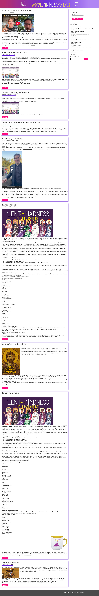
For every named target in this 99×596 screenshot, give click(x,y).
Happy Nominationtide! (9, 205)
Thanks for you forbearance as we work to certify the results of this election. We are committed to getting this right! (27, 582)
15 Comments (12, 12)
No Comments (14, 94)
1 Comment (16, 140)
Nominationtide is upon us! (10, 393)
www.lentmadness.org (7, 190)
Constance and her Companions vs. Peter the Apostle (80, 39)
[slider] (11, 186)
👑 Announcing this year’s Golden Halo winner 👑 (79, 25)
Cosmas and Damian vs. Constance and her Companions (81, 48)
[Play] (3, 186)
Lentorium (45, 553)
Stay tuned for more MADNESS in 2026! (15, 93)
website (47, 63)
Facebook (40, 129)
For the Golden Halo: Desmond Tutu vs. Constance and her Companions (84, 28)
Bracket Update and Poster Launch (14, 53)
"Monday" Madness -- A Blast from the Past (17, 10)
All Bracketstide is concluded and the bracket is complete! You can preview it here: (19, 101)
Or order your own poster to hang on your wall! (12, 66)
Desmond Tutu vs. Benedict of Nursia (77, 31)
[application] (12, 169)
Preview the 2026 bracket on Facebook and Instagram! (21, 122)
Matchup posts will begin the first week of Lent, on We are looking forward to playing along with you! (29, 61)
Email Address (75, 14)
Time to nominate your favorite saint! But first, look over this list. (16, 460)
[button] (76, 4)
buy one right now (20, 39)
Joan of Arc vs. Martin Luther (76, 45)
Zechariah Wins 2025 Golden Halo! (14, 344)
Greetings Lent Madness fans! (8, 97)
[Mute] (19, 186)
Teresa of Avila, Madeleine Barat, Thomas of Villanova (13, 331)
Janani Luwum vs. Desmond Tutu (76, 42)
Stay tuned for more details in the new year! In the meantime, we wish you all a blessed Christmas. (23, 114)
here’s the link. (28, 555)
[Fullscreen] (20, 186)
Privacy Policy (66, 592)
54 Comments (11, 564)
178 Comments (16, 206)
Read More (5, 47)
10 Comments (13, 54)
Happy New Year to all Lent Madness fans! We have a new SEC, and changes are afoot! (20, 57)
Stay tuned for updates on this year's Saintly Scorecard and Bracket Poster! (18, 197)
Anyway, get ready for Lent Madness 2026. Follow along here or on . (19, 45)
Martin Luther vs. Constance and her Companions (80, 34)
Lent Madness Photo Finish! (11, 563)
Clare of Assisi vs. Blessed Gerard (77, 50)
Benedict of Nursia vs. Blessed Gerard (78, 36)
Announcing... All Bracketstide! (13, 139)
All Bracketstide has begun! (7, 126)
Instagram (33, 45)
